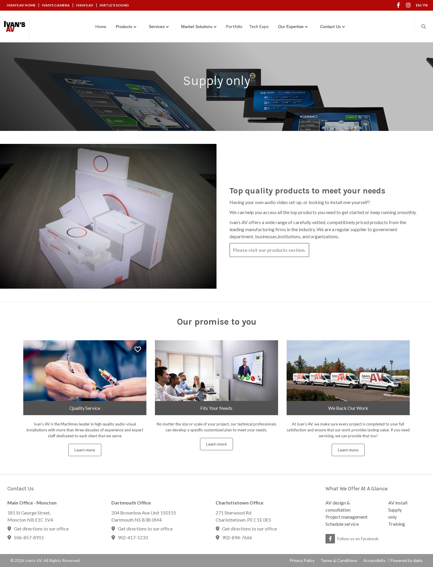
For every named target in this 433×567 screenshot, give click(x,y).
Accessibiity (374, 560)
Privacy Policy (302, 560)
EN (418, 5)
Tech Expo (259, 26)
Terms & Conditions (338, 560)
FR (425, 5)
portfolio (234, 26)
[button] (126, 26)
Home (100, 26)
